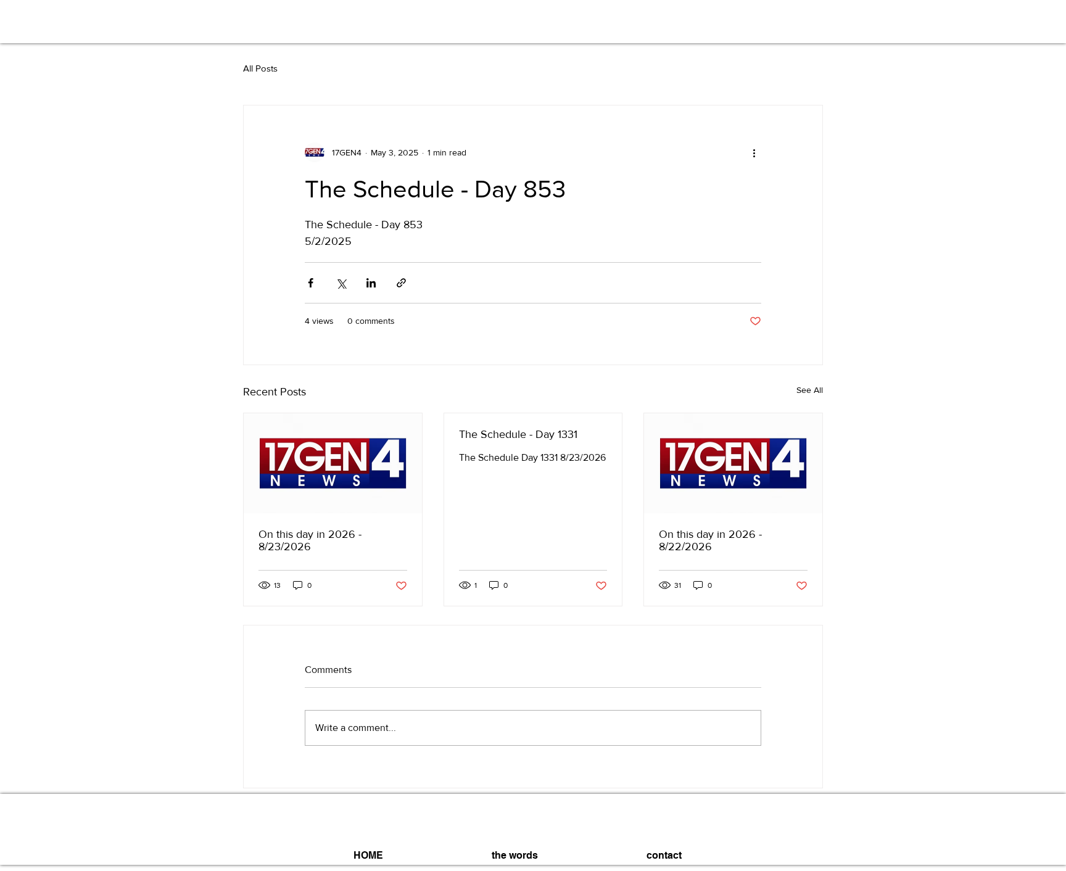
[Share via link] (401, 283)
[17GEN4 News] (733, 463)
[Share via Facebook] (310, 283)
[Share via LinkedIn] (371, 283)
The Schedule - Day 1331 (518, 434)
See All (809, 390)
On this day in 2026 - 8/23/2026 (310, 540)
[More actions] (753, 152)
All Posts (260, 68)
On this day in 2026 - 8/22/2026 (710, 540)
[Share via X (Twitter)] (341, 283)
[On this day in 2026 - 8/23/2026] (333, 463)
